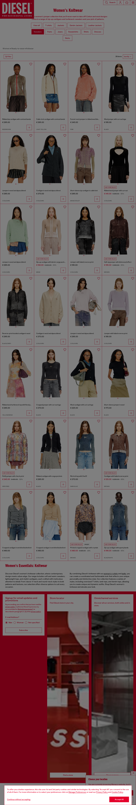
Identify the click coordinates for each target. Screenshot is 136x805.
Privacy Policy (102, 792)
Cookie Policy (117, 792)
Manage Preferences (77, 792)
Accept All (119, 799)
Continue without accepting (18, 799)
